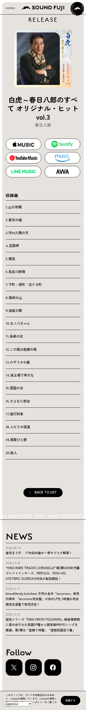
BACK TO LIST (46, 492)
